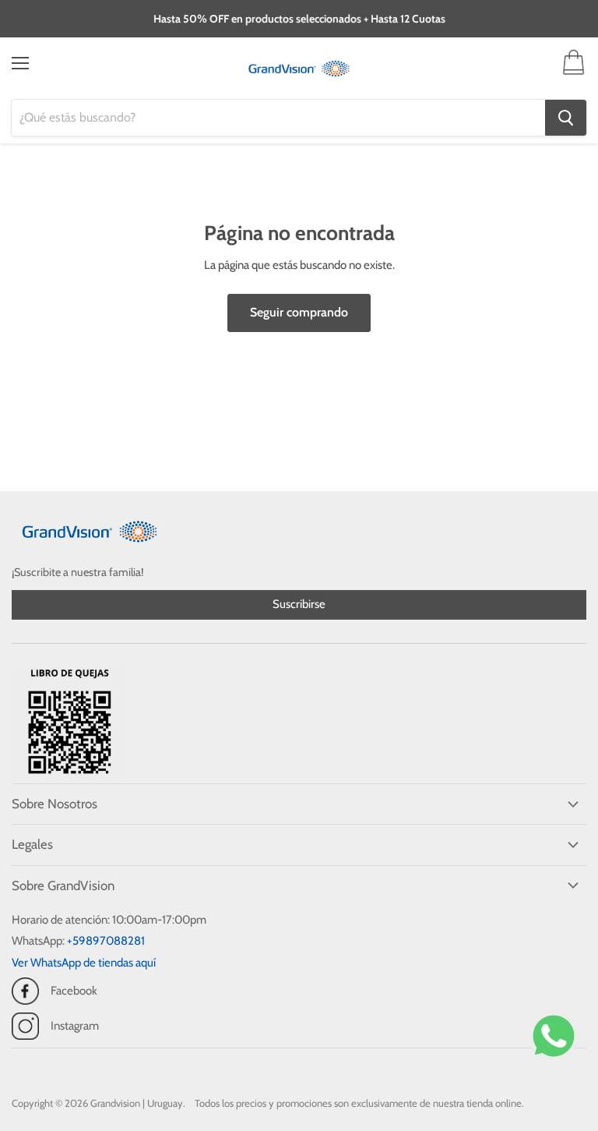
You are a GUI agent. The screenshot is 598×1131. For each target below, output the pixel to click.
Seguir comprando (299, 312)
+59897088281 (106, 941)
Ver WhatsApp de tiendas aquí (84, 963)
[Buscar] (565, 118)
